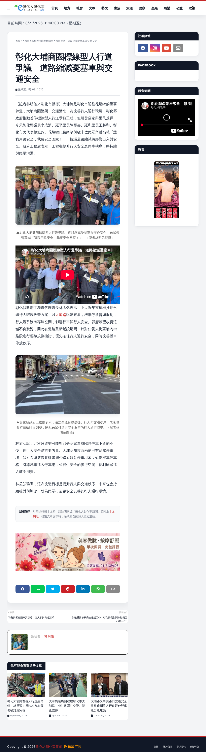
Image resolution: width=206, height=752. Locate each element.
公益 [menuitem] (179, 8)
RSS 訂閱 (74, 747)
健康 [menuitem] (142, 8)
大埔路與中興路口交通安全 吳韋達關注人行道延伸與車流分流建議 (109, 705)
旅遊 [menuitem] (129, 8)
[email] (178, 48)
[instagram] (155, 48)
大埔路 (60, 315)
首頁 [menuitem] (55, 8)
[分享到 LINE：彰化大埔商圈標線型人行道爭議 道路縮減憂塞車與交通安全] (38, 589)
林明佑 (48, 636)
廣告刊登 (194, 746)
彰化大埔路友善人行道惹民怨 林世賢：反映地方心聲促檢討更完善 (25, 705)
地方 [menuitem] (67, 8)
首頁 (17, 40)
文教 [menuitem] (92, 8)
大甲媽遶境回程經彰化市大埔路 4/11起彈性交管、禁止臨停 (67, 705)
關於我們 (167, 746)
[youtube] (166, 48)
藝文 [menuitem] (104, 8)
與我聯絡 (181, 746)
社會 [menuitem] (79, 8)
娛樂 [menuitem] (167, 8)
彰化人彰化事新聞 (49, 747)
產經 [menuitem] (154, 8)
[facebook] (143, 48)
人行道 (26, 40)
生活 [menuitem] (117, 8)
